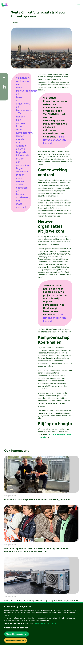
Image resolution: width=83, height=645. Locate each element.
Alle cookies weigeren (15, 640)
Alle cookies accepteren (16, 634)
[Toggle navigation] (78, 5)
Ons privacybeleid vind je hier (45, 623)
